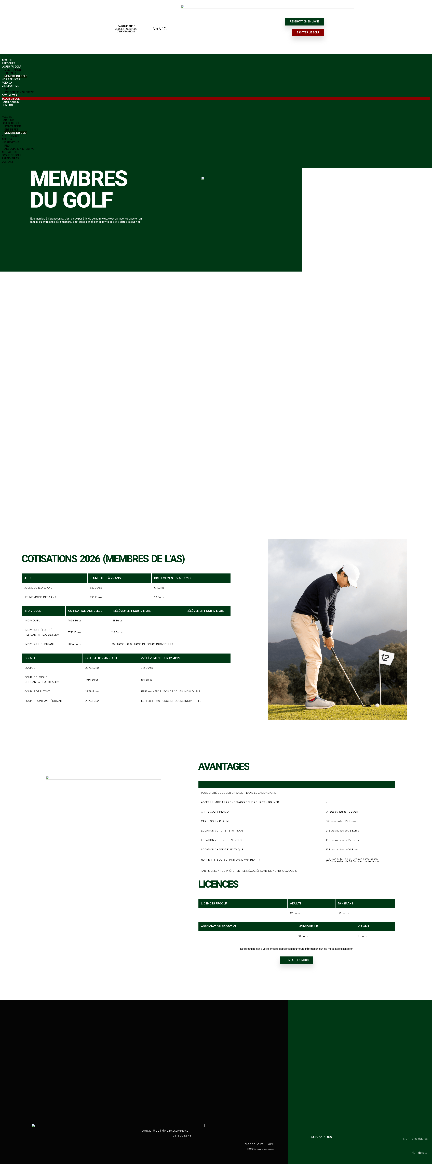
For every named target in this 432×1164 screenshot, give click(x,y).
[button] (216, 110)
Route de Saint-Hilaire (258, 1144)
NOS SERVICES (11, 79)
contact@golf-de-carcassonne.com (166, 1130)
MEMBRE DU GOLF (15, 76)
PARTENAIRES (10, 102)
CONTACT (7, 105)
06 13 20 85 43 (182, 1135)
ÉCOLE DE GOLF (11, 98)
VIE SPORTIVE (10, 85)
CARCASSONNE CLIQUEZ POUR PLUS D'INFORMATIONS (143, 29)
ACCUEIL (7, 60)
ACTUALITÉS (9, 95)
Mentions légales (415, 1138)
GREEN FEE (11, 73)
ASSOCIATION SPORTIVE (19, 92)
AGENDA (7, 82)
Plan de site (419, 1152)
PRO (7, 89)
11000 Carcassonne (260, 1149)
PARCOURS (8, 63)
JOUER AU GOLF (11, 66)
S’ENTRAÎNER (12, 69)
